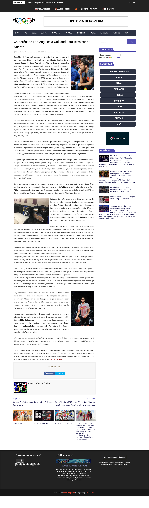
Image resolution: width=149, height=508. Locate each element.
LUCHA (93, 33)
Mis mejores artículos (115, 457)
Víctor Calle (90, 493)
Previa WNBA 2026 (20, 423)
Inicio (17, 33)
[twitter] (134, 2)
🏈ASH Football (62, 9)
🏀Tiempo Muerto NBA (86, 9)
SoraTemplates (69, 493)
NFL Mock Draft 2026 (41, 423)
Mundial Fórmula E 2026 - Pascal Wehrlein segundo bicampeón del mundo (120, 189)
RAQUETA (104, 33)
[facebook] (130, 2)
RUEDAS (116, 33)
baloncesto (51, 52)
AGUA (34, 33)
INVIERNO (81, 33)
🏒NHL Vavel (108, 9)
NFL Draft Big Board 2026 (64, 423)
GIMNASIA (56, 33)
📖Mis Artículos (42, 9)
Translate (116, 57)
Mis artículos (61, 52)
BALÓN (44, 33)
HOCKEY (68, 33)
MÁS (127, 33)
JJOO (24, 33)
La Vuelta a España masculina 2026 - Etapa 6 (44, 1)
